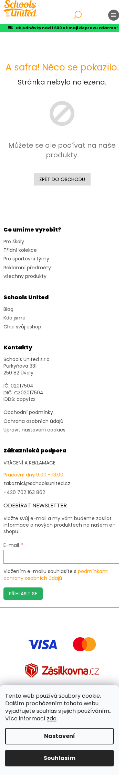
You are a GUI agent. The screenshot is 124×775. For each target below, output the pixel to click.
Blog (8, 309)
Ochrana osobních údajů (33, 421)
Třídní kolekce (20, 250)
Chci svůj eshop (22, 327)
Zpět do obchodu (62, 179)
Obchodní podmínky (28, 412)
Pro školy (13, 241)
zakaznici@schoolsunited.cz (36, 483)
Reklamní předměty (27, 268)
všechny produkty (24, 276)
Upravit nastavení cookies (34, 430)
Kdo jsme (14, 318)
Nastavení (59, 736)
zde (51, 718)
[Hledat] (77, 15)
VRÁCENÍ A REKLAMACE (29, 463)
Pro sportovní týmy (26, 259)
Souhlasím (59, 758)
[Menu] (114, 15)
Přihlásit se (23, 593)
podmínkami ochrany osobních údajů (55, 575)
